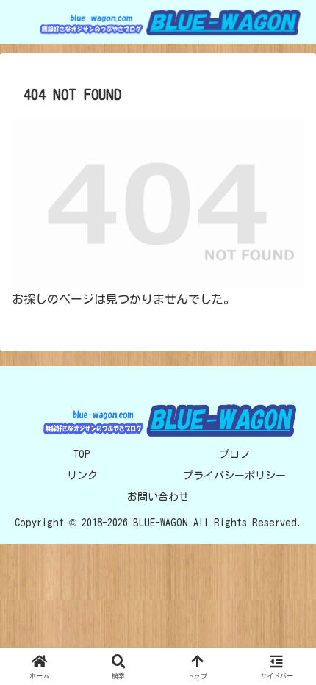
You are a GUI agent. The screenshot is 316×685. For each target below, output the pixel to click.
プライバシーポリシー (234, 475)
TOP (81, 454)
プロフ (234, 454)
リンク (82, 475)
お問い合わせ (158, 497)
